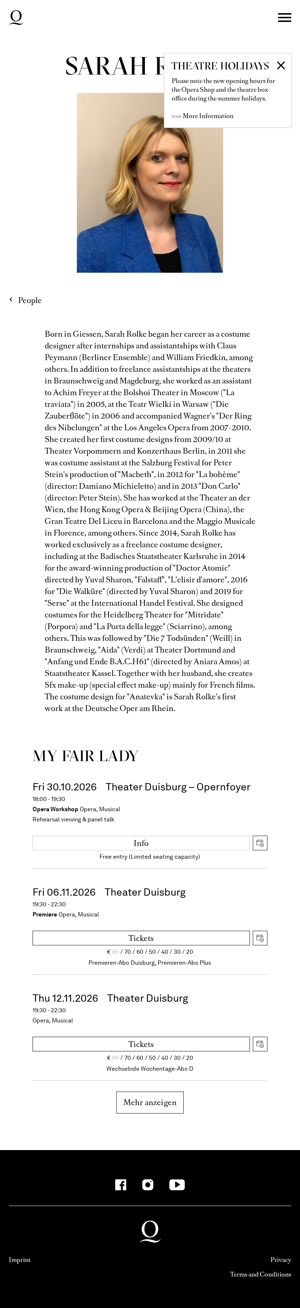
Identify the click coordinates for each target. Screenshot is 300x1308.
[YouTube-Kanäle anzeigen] (177, 1184)
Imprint (20, 1259)
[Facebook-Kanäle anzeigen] (120, 1184)
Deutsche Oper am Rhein (16, 17)
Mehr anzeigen (150, 1102)
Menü (284, 17)
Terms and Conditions (260, 1274)
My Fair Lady (86, 755)
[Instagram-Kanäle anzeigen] (147, 1184)
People (30, 300)
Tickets (141, 938)
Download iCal (260, 843)
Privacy (280, 1259)
